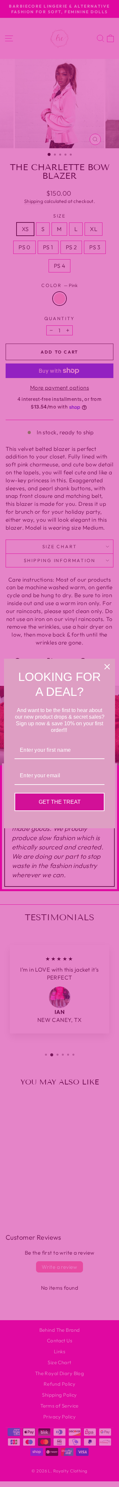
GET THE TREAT (60, 802)
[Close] (107, 667)
